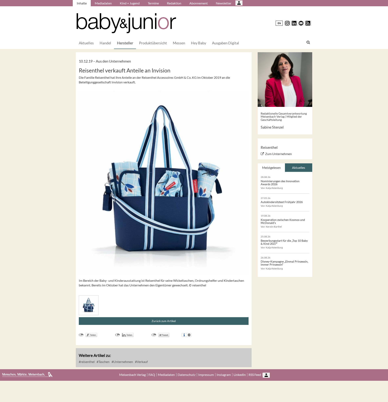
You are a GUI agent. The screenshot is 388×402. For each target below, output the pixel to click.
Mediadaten (103, 3)
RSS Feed (255, 374)
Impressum (206, 374)
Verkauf (142, 362)
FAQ (152, 374)
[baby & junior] (126, 23)
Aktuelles (86, 43)
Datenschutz (186, 374)
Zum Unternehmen (278, 154)
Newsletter (223, 3)
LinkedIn (240, 374)
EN (279, 23)
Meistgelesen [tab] (271, 167)
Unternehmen (123, 362)
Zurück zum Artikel (164, 321)
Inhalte (82, 3)
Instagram (224, 374)
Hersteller (125, 43)
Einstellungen (189, 335)
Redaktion (174, 3)
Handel (105, 43)
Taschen (104, 362)
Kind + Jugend (130, 3)
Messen (179, 43)
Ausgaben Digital (225, 43)
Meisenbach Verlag (132, 374)
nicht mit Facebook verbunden (81, 335)
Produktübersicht (153, 43)
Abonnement (198, 3)
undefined (117, 335)
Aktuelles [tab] (298, 167)
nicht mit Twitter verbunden (154, 335)
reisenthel (87, 362)
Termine (153, 3)
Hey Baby (198, 43)
